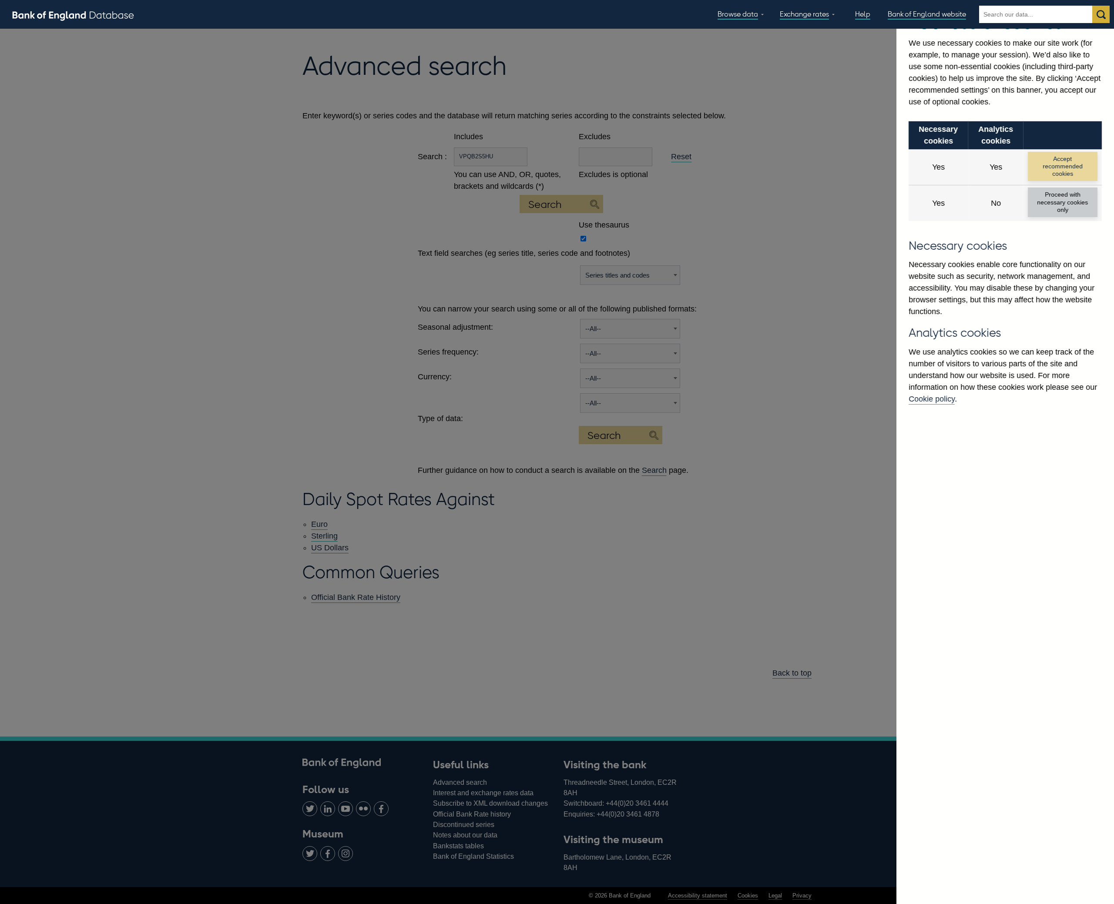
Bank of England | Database (73, 15)
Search (1101, 14)
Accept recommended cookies (1063, 166)
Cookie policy (932, 399)
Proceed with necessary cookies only (1062, 202)
